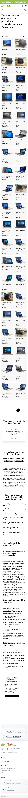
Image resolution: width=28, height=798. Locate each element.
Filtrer (6, 36)
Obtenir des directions (12, 696)
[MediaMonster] (8, 745)
